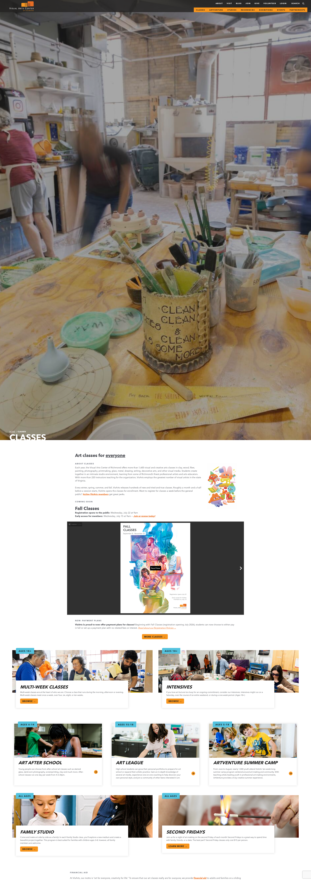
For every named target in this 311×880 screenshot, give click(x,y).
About (219, 3)
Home (12, 431)
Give (257, 3)
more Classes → (155, 636)
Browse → (29, 701)
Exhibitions (266, 10)
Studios (232, 10)
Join (248, 3)
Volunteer (269, 3)
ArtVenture (216, 10)
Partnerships (297, 10)
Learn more (291, 773)
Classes (200, 10)
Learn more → (177, 846)
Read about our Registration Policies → (157, 628)
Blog (239, 3)
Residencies (248, 10)
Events (281, 10)
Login (283, 3)
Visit (229, 3)
